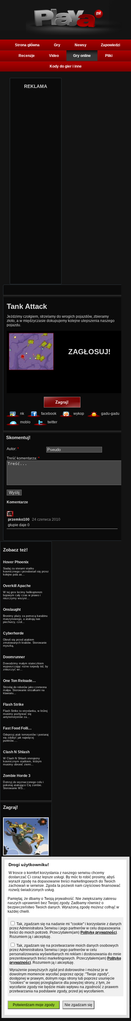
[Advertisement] (35, 184)
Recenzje (27, 56)
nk (22, 413)
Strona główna (27, 45)
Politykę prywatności (98, 932)
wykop (78, 413)
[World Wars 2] (26, 854)
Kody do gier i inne (66, 66)
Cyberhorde (13, 633)
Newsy (81, 45)
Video (54, 56)
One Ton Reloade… (19, 681)
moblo (25, 422)
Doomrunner (14, 657)
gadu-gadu (110, 413)
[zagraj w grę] (62, 402)
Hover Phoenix (16, 562)
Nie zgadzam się (78, 1005)
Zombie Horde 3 (16, 776)
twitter (52, 422)
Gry (57, 45)
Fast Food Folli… (17, 728)
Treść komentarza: (23, 458)
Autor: (13, 449)
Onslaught (12, 609)
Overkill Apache (17, 586)
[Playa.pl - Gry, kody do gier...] (74, 34)
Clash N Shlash (16, 752)
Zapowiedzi (110, 45)
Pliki (108, 56)
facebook (48, 413)
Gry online (82, 56)
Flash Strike (13, 704)
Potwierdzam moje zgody (34, 1005)
